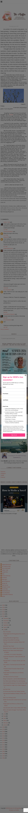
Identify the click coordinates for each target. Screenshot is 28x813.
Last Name (5, 399)
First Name (5, 393)
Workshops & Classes (10, 419)
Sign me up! (14, 435)
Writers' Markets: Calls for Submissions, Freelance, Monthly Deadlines (14, 421)
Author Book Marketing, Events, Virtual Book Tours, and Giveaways (14, 409)
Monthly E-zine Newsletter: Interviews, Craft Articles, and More (14, 416)
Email (4, 387)
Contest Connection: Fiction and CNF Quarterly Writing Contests (14, 412)
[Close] (25, 375)
